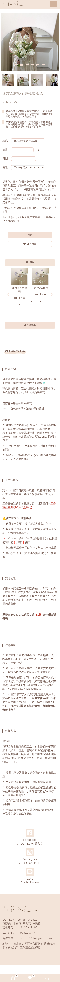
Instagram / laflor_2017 (30, 861)
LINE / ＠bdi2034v (30, 880)
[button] (16, 65)
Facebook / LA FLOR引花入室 (30, 842)
